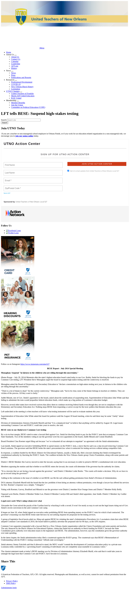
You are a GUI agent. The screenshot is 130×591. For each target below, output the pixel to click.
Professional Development (21, 82)
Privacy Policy (12, 581)
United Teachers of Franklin (22, 93)
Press (13, 75)
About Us (15, 57)
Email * (8, 179)
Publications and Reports (21, 77)
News (13, 73)
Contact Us (15, 59)
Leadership (15, 64)
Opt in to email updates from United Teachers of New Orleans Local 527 (94, 171)
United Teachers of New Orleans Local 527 (31, 202)
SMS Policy (11, 583)
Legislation (15, 89)
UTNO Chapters (13, 91)
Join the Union (17, 105)
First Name (9, 163)
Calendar (14, 61)
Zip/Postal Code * (12, 187)
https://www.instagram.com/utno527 (35, 364)
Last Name (9, 171)
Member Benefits (18, 103)
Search (3, 120)
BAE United (16, 98)
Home (8, 52)
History (14, 68)
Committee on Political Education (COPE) (28, 107)
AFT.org (14, 66)
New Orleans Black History (22, 87)
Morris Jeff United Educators (22, 96)
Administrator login (9, 588)
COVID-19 (15, 84)
